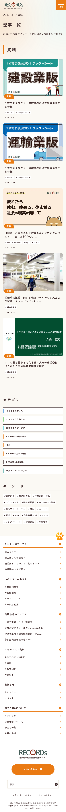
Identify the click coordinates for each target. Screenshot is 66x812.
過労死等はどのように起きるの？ (22, 563)
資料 (20, 15)
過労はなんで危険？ (15, 557)
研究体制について (14, 721)
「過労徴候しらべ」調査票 (18, 621)
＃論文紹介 (10, 668)
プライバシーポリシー (23, 795)
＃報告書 (9, 674)
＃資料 (8, 662)
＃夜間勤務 (10, 592)
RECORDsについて (15, 708)
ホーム (10, 15)
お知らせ (10, 684)
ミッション (10, 715)
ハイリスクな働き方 (16, 579)
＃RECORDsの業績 (15, 657)
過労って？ (10, 551)
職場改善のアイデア (16, 614)
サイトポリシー (46, 795)
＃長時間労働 (12, 586)
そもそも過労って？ (16, 544)
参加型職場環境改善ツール (18, 639)
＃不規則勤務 (12, 604)
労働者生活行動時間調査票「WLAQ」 (24, 633)
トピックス (10, 692)
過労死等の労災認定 (15, 569)
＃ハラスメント (13, 598)
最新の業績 (10, 733)
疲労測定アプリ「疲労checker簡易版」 (25, 627)
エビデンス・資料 (15, 649)
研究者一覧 (10, 727)
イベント (9, 698)
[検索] (56, 784)
